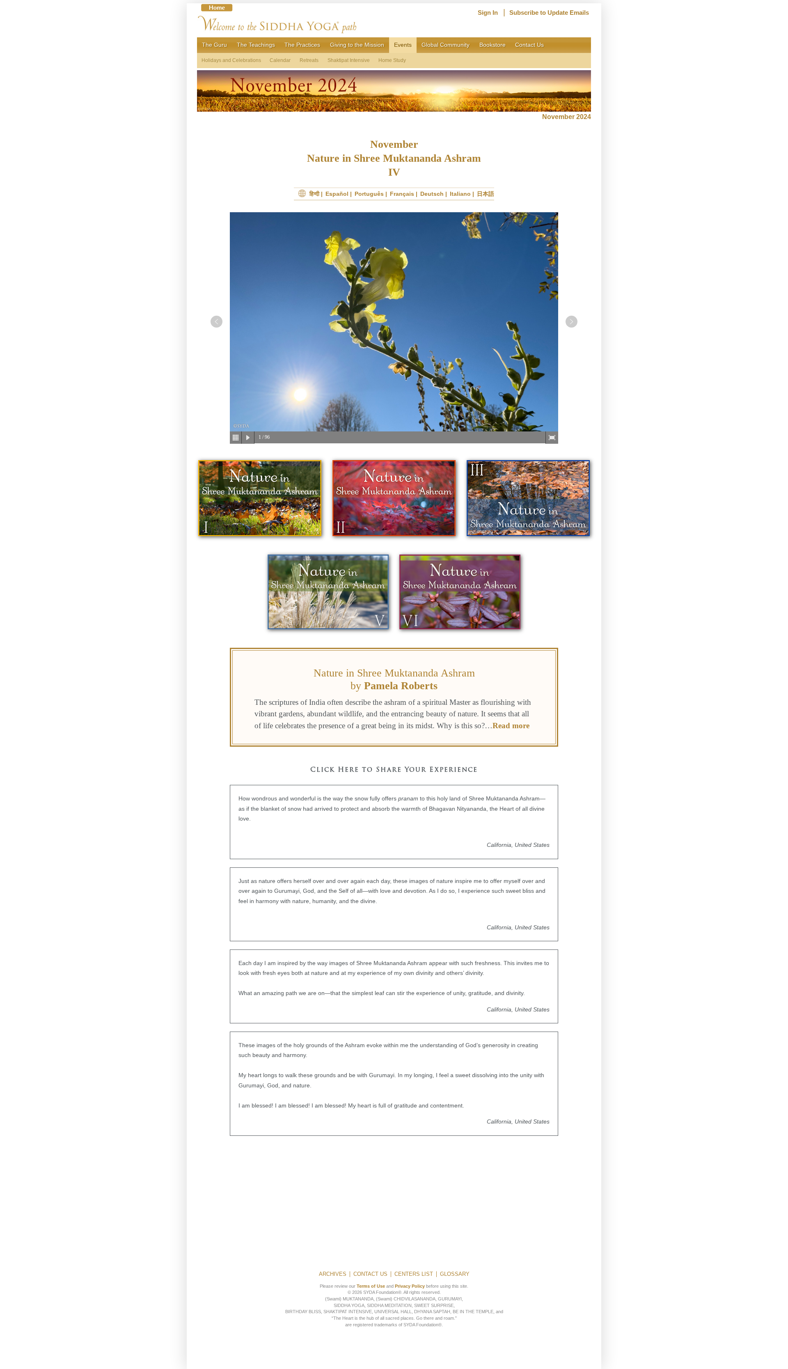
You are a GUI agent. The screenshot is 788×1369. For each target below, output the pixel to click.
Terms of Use (371, 1286)
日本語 (485, 193)
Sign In (488, 12)
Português (369, 193)
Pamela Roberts (401, 686)
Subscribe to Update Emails (549, 12)
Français (402, 193)
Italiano (460, 193)
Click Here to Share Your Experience (394, 770)
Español (336, 193)
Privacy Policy (410, 1286)
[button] (216, 321)
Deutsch (432, 193)
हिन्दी (314, 193)
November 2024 (566, 116)
